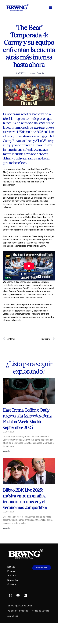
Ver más (6, 451)
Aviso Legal (12, 616)
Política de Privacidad (17, 610)
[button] (50, 7)
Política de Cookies (40, 610)
